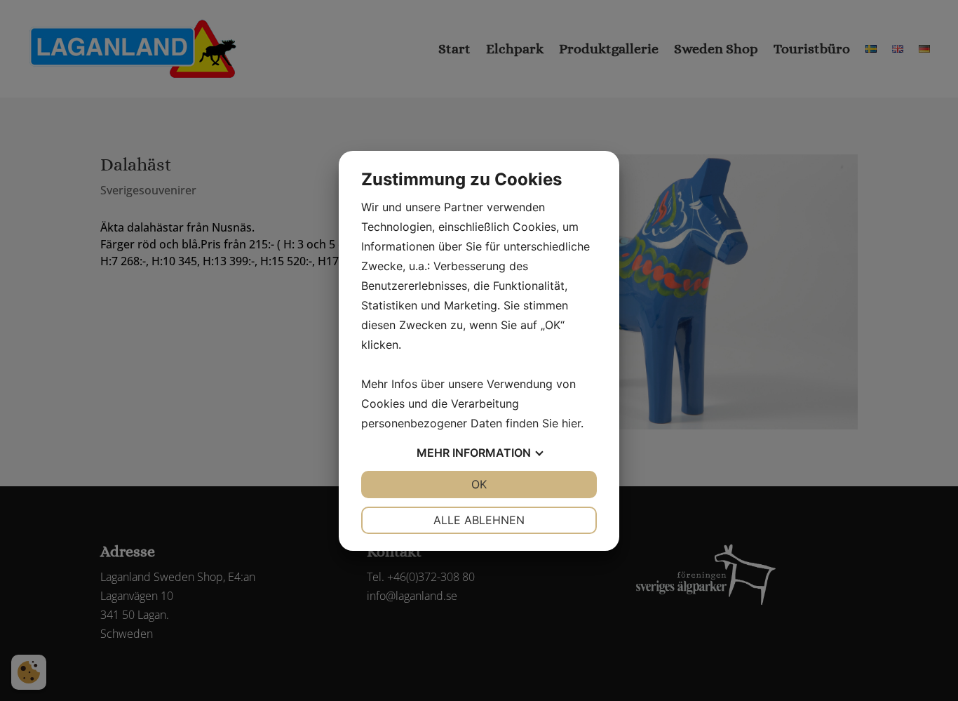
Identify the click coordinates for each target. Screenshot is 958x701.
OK (479, 484)
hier (571, 423)
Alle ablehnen (479, 520)
